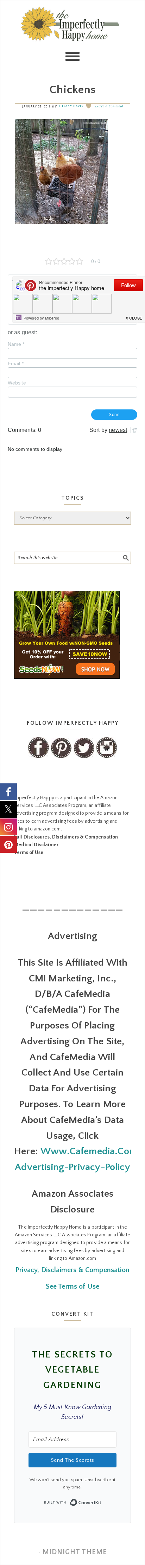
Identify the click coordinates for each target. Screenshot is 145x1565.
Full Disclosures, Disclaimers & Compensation (66, 837)
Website (17, 383)
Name (16, 344)
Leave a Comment (109, 106)
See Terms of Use (73, 1286)
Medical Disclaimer (36, 845)
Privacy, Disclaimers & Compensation (72, 1270)
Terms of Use (28, 852)
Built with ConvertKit (101, 1500)
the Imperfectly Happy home (73, 35)
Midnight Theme (75, 1552)
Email (16, 363)
